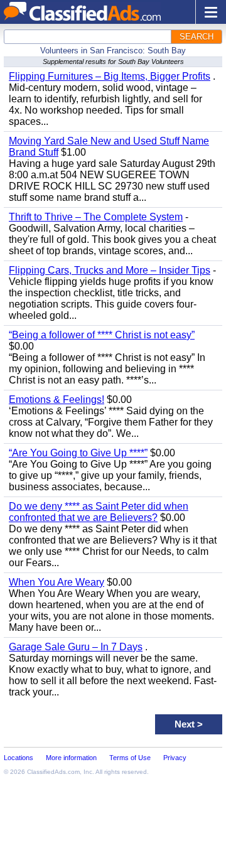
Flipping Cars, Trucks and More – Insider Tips (109, 270)
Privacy (174, 757)
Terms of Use (130, 757)
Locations (18, 757)
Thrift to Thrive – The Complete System (96, 217)
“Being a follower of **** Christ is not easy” (102, 335)
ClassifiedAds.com (53, 771)
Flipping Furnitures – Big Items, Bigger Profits (109, 76)
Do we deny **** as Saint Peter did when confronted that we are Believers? (98, 512)
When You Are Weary (56, 582)
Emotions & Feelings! (56, 399)
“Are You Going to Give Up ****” (78, 453)
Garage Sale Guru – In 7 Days (76, 646)
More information (71, 757)
